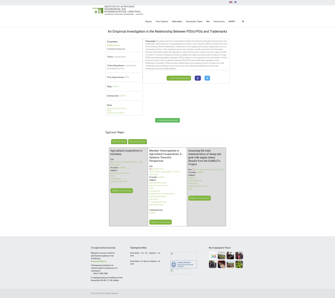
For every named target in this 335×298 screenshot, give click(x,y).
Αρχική (149, 21)
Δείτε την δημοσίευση (179, 78)
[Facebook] (198, 78)
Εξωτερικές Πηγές (194, 21)
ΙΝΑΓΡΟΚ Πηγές (120, 142)
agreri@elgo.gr (99, 261)
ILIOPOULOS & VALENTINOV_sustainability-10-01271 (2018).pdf (164, 172)
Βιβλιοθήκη (177, 21)
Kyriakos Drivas (113, 45)
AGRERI (231, 21)
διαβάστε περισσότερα (122, 191)
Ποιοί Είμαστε (162, 21)
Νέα (208, 21)
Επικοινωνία (219, 21)
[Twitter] (207, 78)
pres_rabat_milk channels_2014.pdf (209, 170)
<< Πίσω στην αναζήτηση (167, 120)
